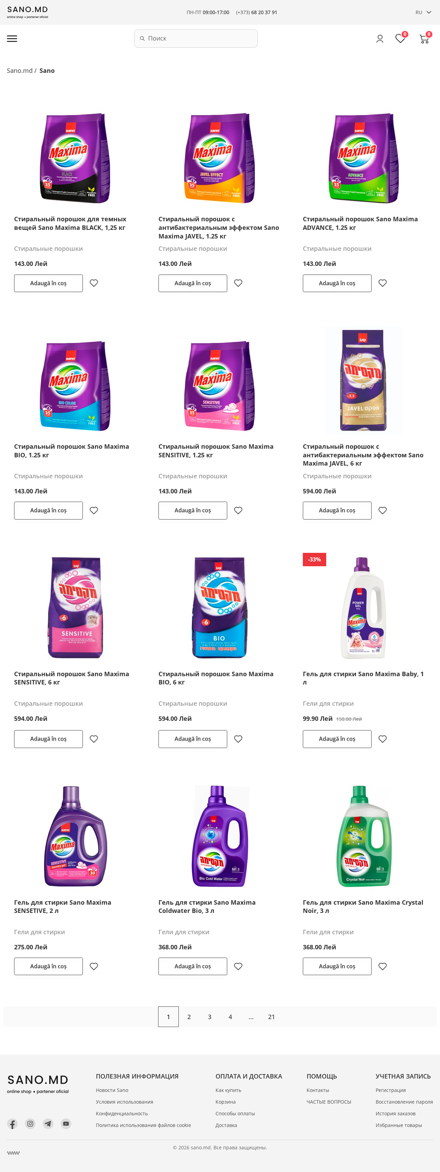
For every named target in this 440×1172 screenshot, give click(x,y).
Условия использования (124, 1101)
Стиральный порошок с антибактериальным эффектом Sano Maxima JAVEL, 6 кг (363, 455)
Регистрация (391, 1090)
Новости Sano (112, 1090)
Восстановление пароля (404, 1101)
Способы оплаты (235, 1113)
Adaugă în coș (48, 283)
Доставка (226, 1125)
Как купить (228, 1090)
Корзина (226, 1101)
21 (271, 1017)
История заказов (396, 1113)
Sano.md (20, 70)
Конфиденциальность (122, 1113)
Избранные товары (399, 1125)
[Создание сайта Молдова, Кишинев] (13, 1153)
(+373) (256, 12)
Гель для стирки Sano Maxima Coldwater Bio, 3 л (207, 906)
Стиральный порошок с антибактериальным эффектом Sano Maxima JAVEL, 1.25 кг (218, 227)
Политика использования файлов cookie (143, 1125)
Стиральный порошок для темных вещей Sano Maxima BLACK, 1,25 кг (70, 223)
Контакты (318, 1090)
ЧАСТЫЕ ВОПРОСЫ (329, 1101)
